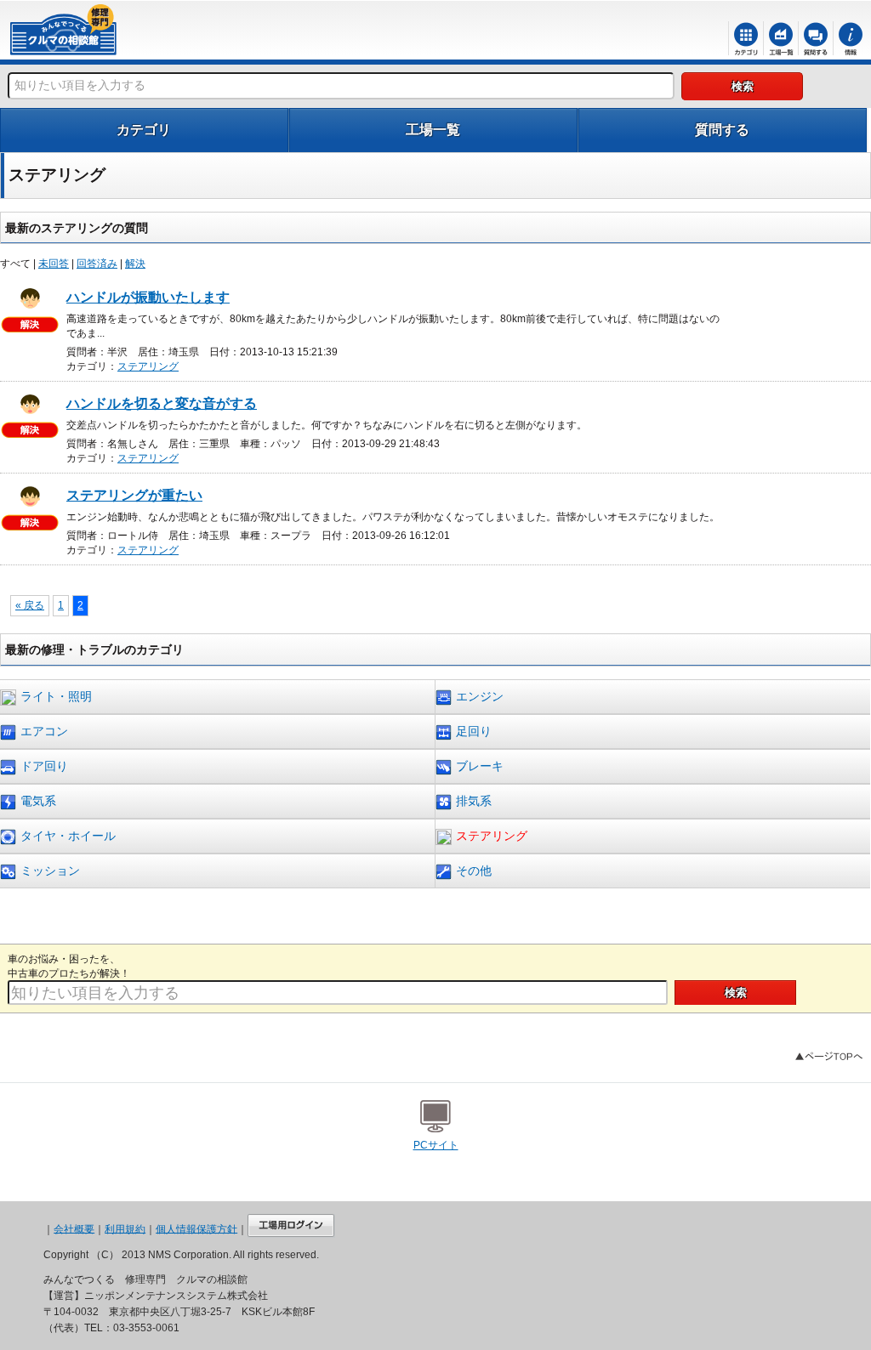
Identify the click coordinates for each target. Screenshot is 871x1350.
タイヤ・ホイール (68, 835)
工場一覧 (433, 129)
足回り (474, 731)
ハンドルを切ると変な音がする (161, 403)
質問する (722, 129)
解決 (135, 263)
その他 (474, 870)
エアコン (44, 731)
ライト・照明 (56, 696)
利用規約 (125, 1228)
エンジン (480, 696)
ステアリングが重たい (134, 495)
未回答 (53, 263)
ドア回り (44, 766)
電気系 (38, 801)
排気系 (474, 801)
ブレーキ (480, 766)
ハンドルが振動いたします (148, 297)
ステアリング (148, 366)
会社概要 (74, 1228)
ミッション (50, 870)
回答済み (97, 263)
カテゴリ (144, 129)
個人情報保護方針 (196, 1228)
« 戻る (29, 605)
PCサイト (435, 1145)
